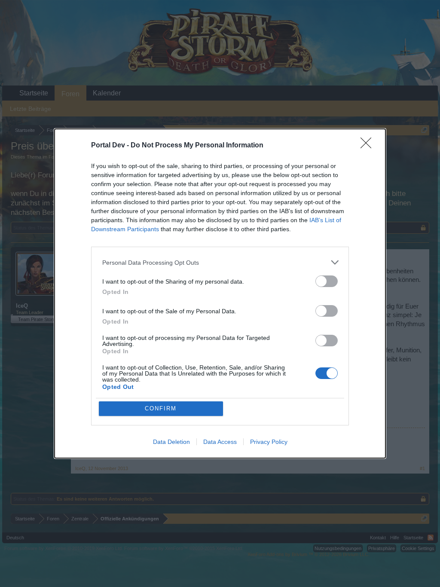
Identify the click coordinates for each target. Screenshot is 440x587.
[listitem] (220, 262)
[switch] (326, 281)
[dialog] (220, 293)
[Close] (369, 146)
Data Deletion (171, 441)
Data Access (220, 441)
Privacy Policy (268, 441)
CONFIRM (161, 408)
